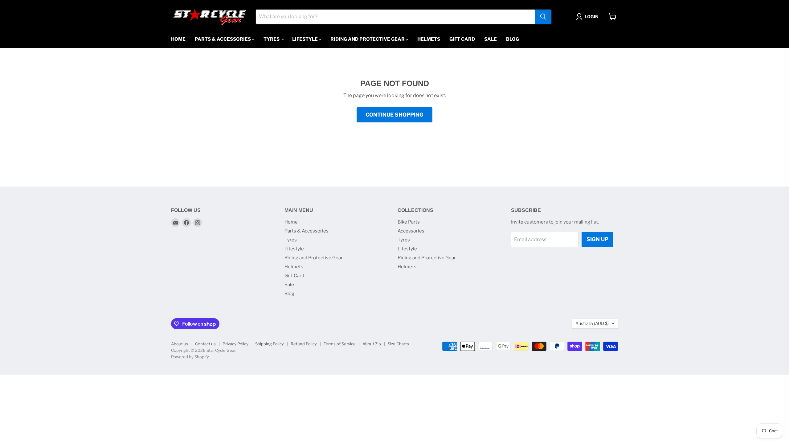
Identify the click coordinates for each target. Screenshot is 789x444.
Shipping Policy (269, 343)
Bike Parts (409, 222)
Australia (592, 323)
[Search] (543, 17)
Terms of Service (340, 343)
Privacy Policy (235, 343)
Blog (512, 39)
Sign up (597, 239)
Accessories (411, 231)
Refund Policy (304, 343)
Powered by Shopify (190, 356)
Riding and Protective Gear (368, 39)
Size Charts (398, 343)
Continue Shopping (394, 115)
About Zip (371, 343)
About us (179, 343)
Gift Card (462, 39)
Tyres (272, 39)
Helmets (428, 39)
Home (178, 39)
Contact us (205, 343)
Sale (490, 39)
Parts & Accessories (223, 39)
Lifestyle (305, 39)
